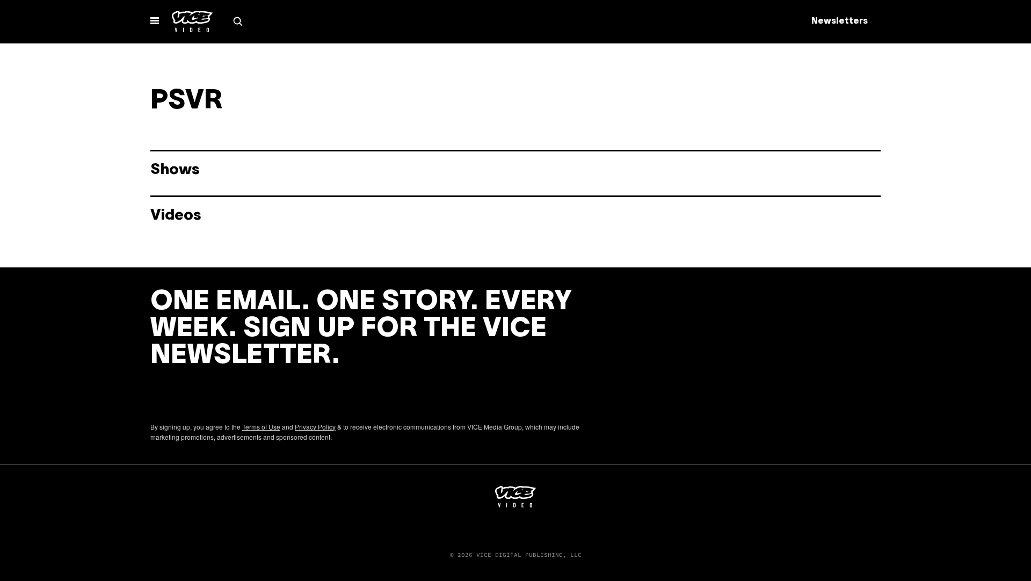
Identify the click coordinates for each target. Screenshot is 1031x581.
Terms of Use (261, 426)
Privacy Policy (315, 426)
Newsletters (839, 21)
